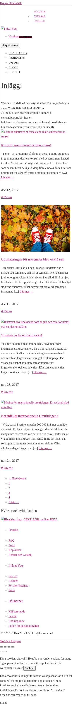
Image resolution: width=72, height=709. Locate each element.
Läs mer (7, 177)
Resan (8, 197)
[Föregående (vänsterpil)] (1, 651)
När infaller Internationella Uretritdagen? (29, 416)
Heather (13, 580)
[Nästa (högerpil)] (5, 651)
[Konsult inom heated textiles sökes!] (36, 136)
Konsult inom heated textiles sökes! (26, 145)
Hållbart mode (16, 611)
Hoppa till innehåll (11, 3)
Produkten (17, 58)
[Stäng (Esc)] (12, 646)
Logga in (39, 11)
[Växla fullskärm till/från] (5, 646)
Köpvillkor (14, 550)
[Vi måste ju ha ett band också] (36, 326)
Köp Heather (18, 53)
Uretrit (14, 72)
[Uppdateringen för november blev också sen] (35, 250)
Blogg (13, 67)
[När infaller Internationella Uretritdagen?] (36, 407)
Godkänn (29, 668)
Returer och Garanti (20, 554)
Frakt (11, 545)
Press (11, 590)
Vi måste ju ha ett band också (21, 335)
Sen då (12, 616)
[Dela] (8, 646)
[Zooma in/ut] (1, 646)
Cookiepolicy (16, 620)
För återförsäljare (18, 585)
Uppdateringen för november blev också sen (32, 259)
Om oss (14, 62)
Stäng (3, 702)
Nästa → (13, 502)
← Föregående (17, 478)
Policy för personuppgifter (23, 625)
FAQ (11, 540)
